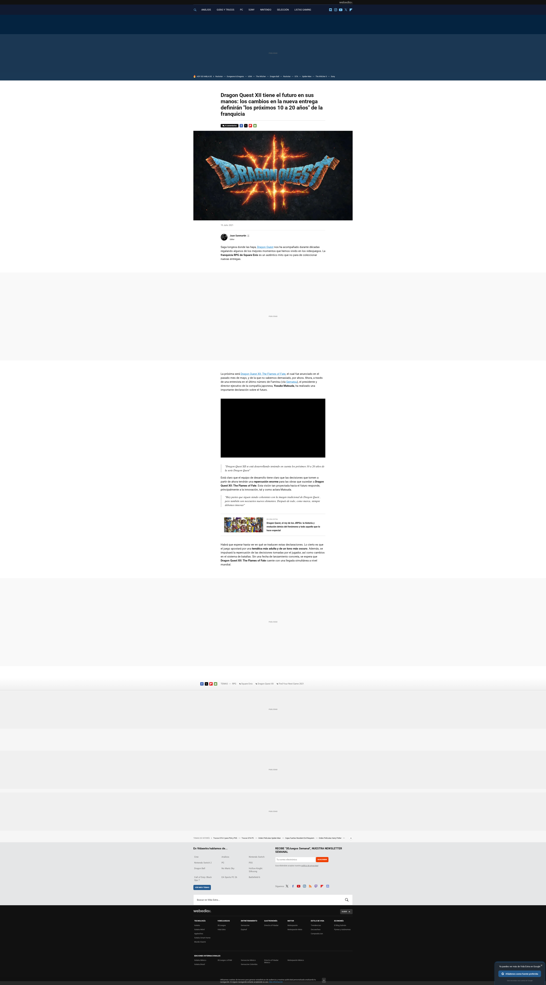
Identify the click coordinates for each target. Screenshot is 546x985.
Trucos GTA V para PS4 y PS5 (225, 838)
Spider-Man (306, 76)
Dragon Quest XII (266, 683)
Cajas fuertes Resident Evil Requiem (300, 838)
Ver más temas (202, 887)
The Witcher (261, 76)
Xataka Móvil (199, 929)
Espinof (244, 929)
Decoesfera (315, 929)
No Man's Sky (228, 868)
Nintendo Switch (256, 857)
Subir (344, 911)
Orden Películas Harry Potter (330, 838)
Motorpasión (293, 925)
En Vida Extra (272, 519)
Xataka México (200, 960)
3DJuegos (222, 925)
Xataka (197, 925)
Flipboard (351, 10)
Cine (196, 857)
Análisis (225, 857)
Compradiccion (317, 934)
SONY (252, 9)
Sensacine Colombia (249, 964)
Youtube (340, 10)
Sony (333, 76)
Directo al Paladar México (271, 961)
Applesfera (198, 934)
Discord (330, 10)
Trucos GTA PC (248, 838)
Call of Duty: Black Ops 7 (203, 878)
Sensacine (245, 925)
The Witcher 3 (321, 76)
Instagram (335, 10)
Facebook (241, 125)
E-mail (255, 125)
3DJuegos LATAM (225, 960)
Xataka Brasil (199, 964)
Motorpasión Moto (295, 929)
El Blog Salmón (340, 925)
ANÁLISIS (206, 9)
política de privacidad (309, 866)
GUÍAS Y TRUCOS (225, 9)
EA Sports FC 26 (229, 877)
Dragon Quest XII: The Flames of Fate (263, 373)
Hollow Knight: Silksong (256, 870)
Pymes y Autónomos (342, 929)
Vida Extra (222, 929)
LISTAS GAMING (302, 9)
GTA (296, 76)
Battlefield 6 (254, 877)
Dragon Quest (265, 247)
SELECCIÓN (283, 9)
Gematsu (291, 381)
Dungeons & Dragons (235, 76)
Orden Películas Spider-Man (269, 838)
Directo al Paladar (271, 925)
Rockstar (219, 76)
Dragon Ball (274, 76)
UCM (250, 76)
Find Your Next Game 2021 (291, 683)
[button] (239, 236)
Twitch (316, 885)
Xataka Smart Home (202, 938)
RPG (234, 683)
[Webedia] (346, 2)
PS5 (251, 862)
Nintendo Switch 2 (203, 862)
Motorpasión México (296, 960)
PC (241, 9)
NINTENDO (265, 9)
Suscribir (322, 859)
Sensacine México (248, 960)
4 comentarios (231, 126)
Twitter (346, 10)
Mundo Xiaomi (200, 942)
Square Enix (247, 683)
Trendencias (316, 925)
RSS (310, 885)
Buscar (346, 899)
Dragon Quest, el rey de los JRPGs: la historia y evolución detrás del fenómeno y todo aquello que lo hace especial (293, 527)
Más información (276, 982)
